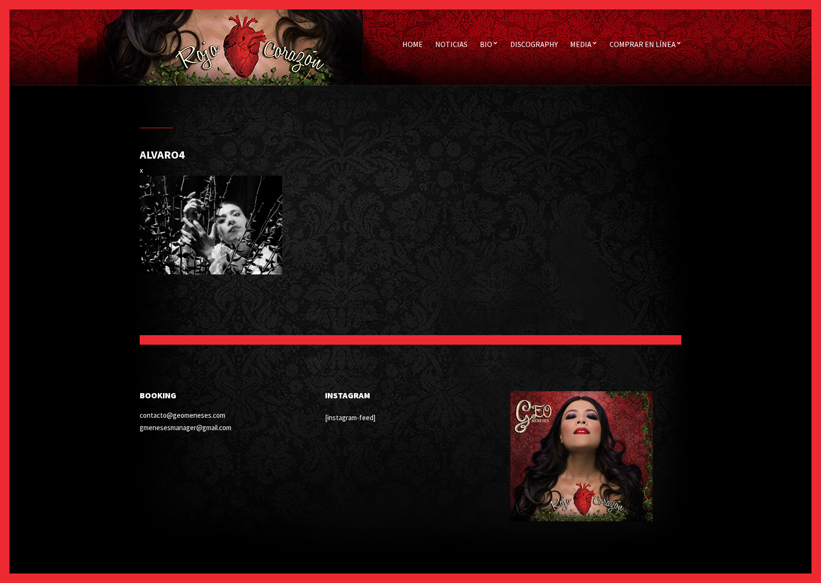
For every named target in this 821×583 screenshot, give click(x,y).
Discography (534, 44)
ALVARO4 (162, 154)
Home (412, 44)
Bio (486, 44)
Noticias (451, 44)
